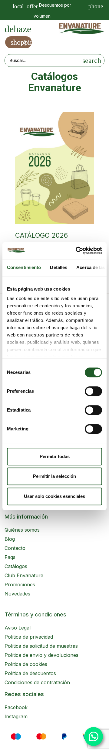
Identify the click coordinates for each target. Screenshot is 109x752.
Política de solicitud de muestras (41, 646)
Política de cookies (26, 664)
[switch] (93, 391)
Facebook (16, 707)
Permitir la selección (54, 476)
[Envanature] (81, 28)
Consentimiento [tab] (24, 267)
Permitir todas (55, 456)
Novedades (17, 594)
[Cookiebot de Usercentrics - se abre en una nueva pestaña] (77, 250)
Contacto (15, 548)
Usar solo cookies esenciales (54, 496)
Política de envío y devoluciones (41, 655)
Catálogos (16, 566)
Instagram (16, 716)
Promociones (20, 584)
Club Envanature (24, 575)
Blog (10, 539)
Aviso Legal (18, 628)
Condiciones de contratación (37, 682)
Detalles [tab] (58, 267)
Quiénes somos (22, 530)
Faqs (10, 557)
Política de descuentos (30, 673)
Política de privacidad (29, 637)
